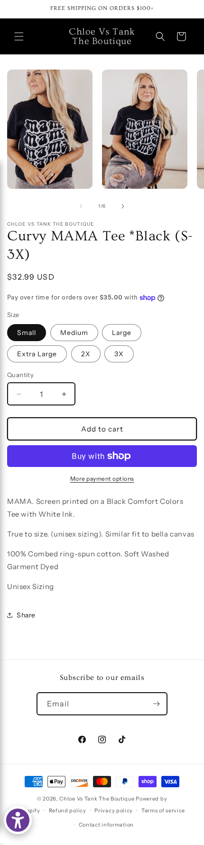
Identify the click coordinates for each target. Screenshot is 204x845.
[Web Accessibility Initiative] (18, 820)
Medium (74, 332)
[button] (19, 36)
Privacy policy (113, 810)
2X (86, 354)
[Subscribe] (156, 703)
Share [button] (26, 615)
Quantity (20, 374)
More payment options (102, 478)
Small (26, 332)
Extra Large (37, 354)
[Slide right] (122, 206)
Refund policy (67, 810)
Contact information (106, 824)
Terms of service (163, 810)
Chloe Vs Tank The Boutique (96, 798)
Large (121, 332)
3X (119, 354)
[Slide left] (81, 206)
